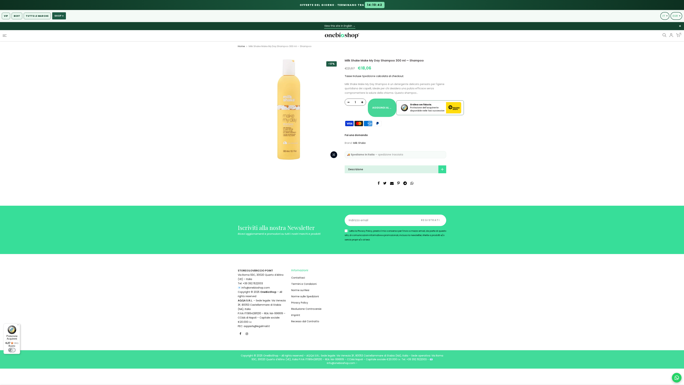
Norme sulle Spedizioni (305, 296)
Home (241, 46)
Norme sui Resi (300, 290)
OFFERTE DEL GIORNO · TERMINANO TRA (341, 5)
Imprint (295, 315)
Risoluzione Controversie (306, 309)
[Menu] (18, 326)
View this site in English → (339, 26)
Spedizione (368, 76)
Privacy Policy (299, 302)
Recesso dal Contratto (305, 321)
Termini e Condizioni (304, 284)
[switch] (11, 350)
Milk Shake (359, 143)
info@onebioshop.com (256, 287)
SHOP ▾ (59, 15)
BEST (17, 15)
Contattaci (298, 277)
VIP (6, 15)
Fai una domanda (356, 135)
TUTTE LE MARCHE (37, 15)
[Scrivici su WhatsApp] (677, 378)
